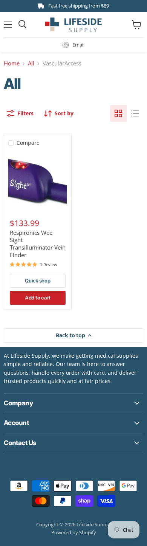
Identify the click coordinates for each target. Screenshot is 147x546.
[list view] (135, 113)
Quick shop (37, 281)
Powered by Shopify (73, 532)
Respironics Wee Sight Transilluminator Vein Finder (38, 244)
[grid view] (118, 113)
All (31, 63)
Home (12, 63)
